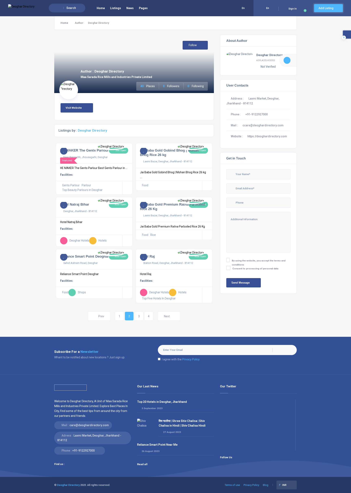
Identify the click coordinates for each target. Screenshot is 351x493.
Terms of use (232, 484)
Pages (143, 8)
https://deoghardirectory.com (267, 136)
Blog (265, 484)
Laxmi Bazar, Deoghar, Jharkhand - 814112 (167, 161)
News (130, 8)
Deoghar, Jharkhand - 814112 (80, 211)
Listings (115, 8)
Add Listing (326, 8)
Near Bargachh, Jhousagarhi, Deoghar (85, 157)
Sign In (292, 8)
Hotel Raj (147, 256)
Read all (142, 464)
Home (101, 8)
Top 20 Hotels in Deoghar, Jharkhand (162, 401)
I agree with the (181, 359)
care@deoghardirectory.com (89, 425)
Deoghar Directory (269, 55)
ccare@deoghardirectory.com (263, 125)
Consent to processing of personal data (255, 268)
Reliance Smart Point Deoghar (84, 256)
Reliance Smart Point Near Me (157, 444)
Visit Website (74, 107)
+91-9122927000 (256, 114)
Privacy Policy (191, 359)
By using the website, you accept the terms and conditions (258, 262)
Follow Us (226, 457)
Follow (193, 45)
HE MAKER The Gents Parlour (84, 150)
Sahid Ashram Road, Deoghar (80, 262)
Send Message (240, 282)
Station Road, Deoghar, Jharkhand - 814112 (168, 262)
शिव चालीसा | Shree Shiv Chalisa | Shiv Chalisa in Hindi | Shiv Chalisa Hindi (182, 423)
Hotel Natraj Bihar (74, 204)
